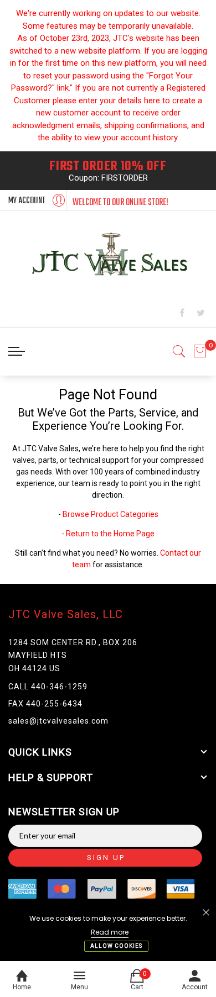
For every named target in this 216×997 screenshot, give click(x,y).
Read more (109, 932)
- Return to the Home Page (108, 533)
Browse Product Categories (110, 514)
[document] (108, 932)
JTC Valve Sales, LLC (65, 614)
